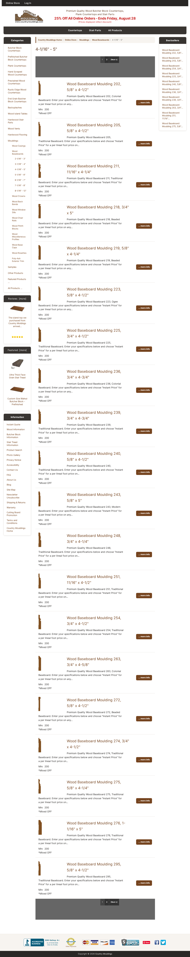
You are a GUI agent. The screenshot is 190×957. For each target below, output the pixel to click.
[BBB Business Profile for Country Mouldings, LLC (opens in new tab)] (42, 942)
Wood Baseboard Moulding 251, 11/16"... (170, 115)
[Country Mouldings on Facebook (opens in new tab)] (156, 942)
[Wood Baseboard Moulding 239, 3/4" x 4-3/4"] (39, 423)
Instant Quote (13, 424)
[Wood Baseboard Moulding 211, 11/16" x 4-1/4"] (39, 177)
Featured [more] (17, 350)
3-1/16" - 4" (20, 164)
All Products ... (15, 288)
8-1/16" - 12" (20, 191)
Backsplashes (15, 107)
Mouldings (13, 140)
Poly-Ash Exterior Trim (18, 259)
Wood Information (16, 429)
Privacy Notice (14, 460)
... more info (144, 102)
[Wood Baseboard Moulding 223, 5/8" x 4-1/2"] (39, 300)
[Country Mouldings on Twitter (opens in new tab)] (163, 942)
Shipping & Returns (16, 502)
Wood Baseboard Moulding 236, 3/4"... (172, 90)
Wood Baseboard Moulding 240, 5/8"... (172, 82)
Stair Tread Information (12, 443)
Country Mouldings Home (16, 529)
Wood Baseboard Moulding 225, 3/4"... (172, 75)
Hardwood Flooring (17, 134)
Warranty (11, 507)
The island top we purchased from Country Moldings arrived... (17, 321)
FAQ (9, 475)
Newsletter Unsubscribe (13, 496)
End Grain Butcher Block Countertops (17, 100)
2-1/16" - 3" (20, 159)
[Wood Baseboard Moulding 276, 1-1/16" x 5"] (40, 834)
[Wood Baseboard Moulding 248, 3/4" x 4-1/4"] (39, 546)
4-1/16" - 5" (20, 169)
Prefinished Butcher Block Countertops (17, 58)
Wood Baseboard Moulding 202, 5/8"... (172, 51)
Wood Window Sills (19, 211)
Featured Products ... (17, 280)
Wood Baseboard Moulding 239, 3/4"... (172, 98)
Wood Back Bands (17, 202)
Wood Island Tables (17, 113)
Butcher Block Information (13, 435)
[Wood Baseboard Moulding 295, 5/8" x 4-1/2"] (39, 875)
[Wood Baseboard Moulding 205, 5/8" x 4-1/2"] (39, 135)
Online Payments (71, 946)
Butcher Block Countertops (15, 49)
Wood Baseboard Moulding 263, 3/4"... (172, 106)
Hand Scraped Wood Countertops (17, 73)
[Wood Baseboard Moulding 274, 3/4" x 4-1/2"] (39, 751)
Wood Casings (19, 146)
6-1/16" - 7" (20, 180)
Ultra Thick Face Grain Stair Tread (17, 376)
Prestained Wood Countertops (16, 82)
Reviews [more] (17, 298)
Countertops (75, 30)
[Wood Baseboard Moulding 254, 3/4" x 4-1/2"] (39, 628)
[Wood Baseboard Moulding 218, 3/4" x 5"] (39, 217)
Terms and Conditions (12, 521)
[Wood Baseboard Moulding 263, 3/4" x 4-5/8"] (39, 670)
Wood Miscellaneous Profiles (19, 237)
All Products (115, 30)
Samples (12, 267)
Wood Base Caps (17, 246)
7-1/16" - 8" (20, 185)
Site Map (11, 489)
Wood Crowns (18, 196)
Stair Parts (95, 30)
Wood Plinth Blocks (17, 227)
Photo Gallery (13, 455)
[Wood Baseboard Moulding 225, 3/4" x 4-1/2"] (39, 341)
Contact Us (12, 470)
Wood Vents (14, 128)
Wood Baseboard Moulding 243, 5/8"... (172, 59)
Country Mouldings (103, 954)
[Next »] (114, 60)
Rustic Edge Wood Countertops (17, 91)
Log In (27, 3)
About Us (11, 479)
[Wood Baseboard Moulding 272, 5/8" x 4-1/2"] (39, 710)
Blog (9, 484)
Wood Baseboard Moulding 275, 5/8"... (172, 124)
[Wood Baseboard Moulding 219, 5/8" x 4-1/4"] (39, 259)
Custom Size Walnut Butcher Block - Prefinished (17, 401)
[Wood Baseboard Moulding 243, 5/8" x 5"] (39, 505)
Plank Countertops (17, 65)
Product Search (14, 450)
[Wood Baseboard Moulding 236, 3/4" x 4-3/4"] (39, 382)
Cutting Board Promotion (13, 513)
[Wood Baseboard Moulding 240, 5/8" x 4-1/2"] (39, 464)
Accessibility (13, 465)
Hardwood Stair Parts (16, 121)
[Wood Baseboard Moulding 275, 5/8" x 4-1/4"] (39, 793)
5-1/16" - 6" (20, 175)
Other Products (15, 273)
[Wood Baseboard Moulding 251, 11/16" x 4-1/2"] (39, 588)
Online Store (13, 3)
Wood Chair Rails (17, 219)
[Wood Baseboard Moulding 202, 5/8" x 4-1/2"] (39, 94)
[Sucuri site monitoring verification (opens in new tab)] (130, 942)
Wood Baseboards (17, 152)
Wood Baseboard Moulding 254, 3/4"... (172, 67)
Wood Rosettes (19, 253)
